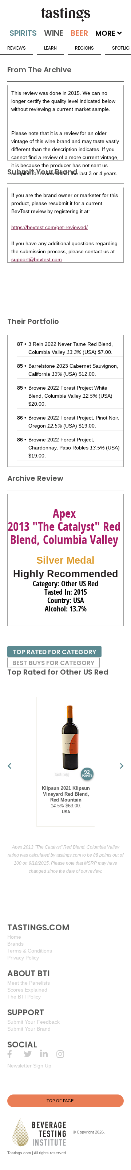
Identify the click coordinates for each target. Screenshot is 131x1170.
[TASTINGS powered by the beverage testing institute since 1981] (65, 14)
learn (50, 48)
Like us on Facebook (15, 1054)
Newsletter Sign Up (29, 1066)
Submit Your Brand (29, 1029)
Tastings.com (19, 1153)
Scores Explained (27, 990)
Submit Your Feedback (33, 1022)
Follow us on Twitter (32, 1054)
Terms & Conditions (29, 951)
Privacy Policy (23, 958)
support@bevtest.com (36, 259)
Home (14, 937)
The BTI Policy (24, 997)
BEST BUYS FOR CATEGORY (53, 663)
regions (84, 48)
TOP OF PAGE (60, 1100)
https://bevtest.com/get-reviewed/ (49, 227)
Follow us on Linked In (48, 1054)
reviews (16, 48)
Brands (15, 944)
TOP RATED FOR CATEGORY (54, 652)
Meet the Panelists (28, 983)
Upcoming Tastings (64, 1054)
